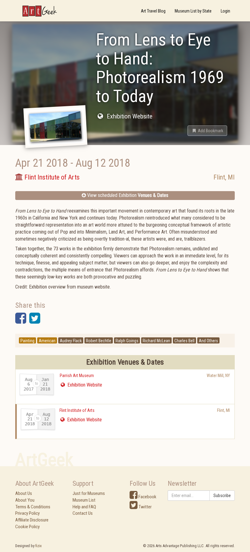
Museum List (84, 500)
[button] (207, 130)
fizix (38, 545)
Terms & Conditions (32, 507)
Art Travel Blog (153, 11)
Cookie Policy (27, 526)
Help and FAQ (84, 507)
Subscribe (222, 495)
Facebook (147, 496)
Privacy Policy (27, 513)
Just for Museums (89, 493)
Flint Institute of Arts (77, 410)
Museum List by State (193, 11)
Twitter (145, 507)
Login (225, 11)
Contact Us (83, 513)
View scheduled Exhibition (127, 195)
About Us (23, 493)
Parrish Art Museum (77, 375)
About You (24, 500)
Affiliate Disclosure (31, 520)
